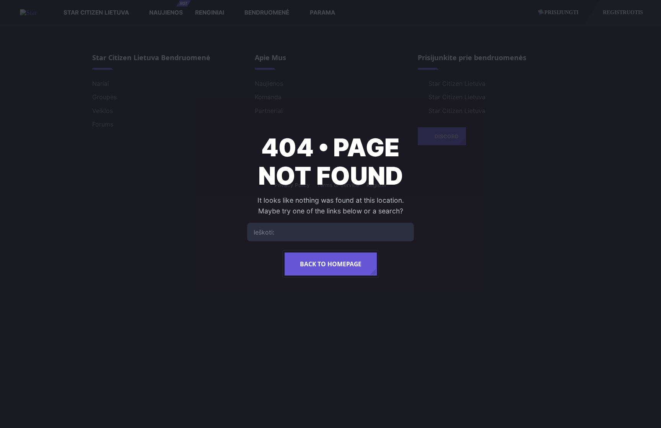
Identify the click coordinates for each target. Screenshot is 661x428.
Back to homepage (330, 264)
